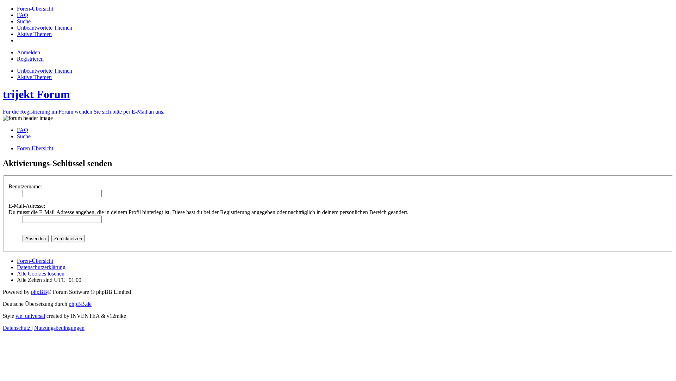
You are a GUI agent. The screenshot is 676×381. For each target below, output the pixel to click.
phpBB (39, 292)
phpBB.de (80, 304)
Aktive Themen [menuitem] (34, 77)
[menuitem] (35, 9)
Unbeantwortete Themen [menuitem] (44, 71)
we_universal (30, 316)
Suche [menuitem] (24, 136)
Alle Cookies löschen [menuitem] (40, 274)
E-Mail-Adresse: (26, 206)
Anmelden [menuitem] (28, 52)
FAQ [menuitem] (22, 130)
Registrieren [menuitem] (30, 59)
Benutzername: (25, 186)
